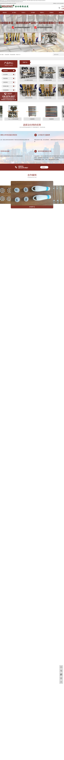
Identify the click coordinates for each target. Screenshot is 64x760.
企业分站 (58, 3)
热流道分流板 (5, 86)
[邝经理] (61, 667)
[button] (30, 49)
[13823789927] (61, 671)
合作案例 (33, 12)
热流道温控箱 (12, 54)
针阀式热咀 (5, 82)
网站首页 (5, 12)
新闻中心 (42, 12)
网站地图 (61, 3)
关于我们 (14, 12)
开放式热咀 (5, 78)
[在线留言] (61, 678)
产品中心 (23, 12)
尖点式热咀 (5, 74)
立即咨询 (43, 167)
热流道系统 (7, 54)
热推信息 (54, 3)
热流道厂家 (18, 54)
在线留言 (52, 12)
